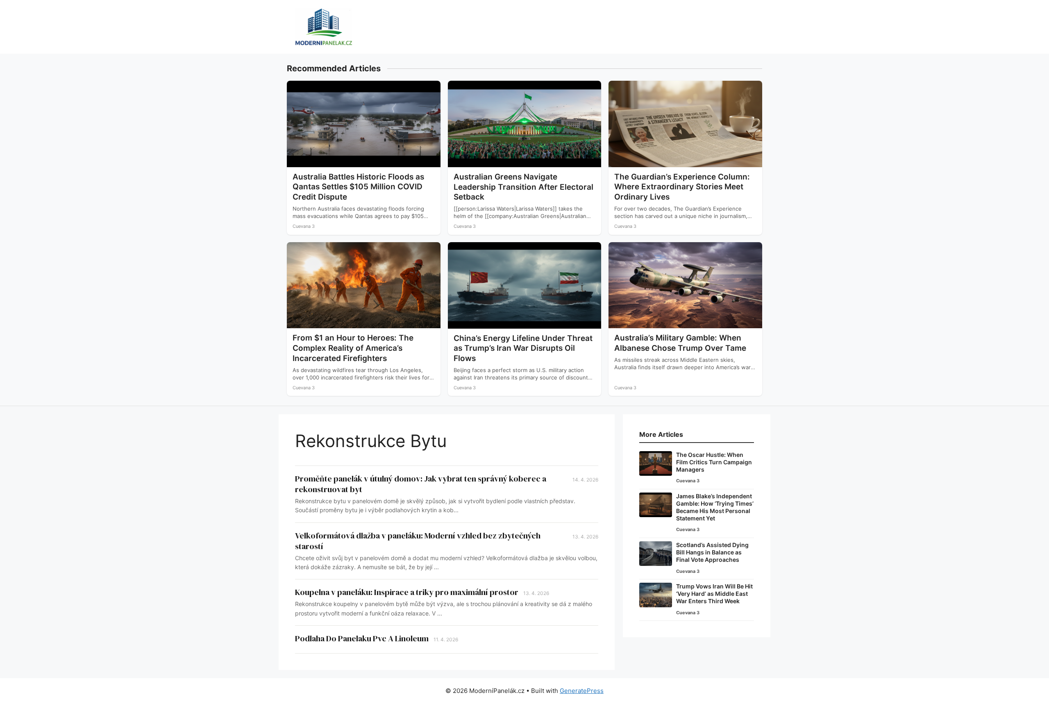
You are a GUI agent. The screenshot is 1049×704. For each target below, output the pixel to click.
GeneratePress (582, 691)
